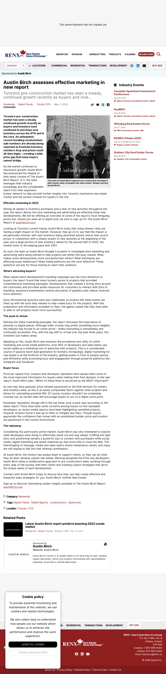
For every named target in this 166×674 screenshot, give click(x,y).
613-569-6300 (154, 651)
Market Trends (25, 104)
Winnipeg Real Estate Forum (132, 123)
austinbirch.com (25, 222)
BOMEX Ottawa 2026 (127, 138)
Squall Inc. (156, 660)
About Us (50, 669)
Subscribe (147, 54)
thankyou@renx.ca (152, 654)
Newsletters (97, 54)
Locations (39, 65)
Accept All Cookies (33, 644)
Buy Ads (157, 65)
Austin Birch (24, 73)
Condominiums (58, 502)
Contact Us (115, 669)
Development (118, 65)
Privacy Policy (64, 669)
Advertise (62, 54)
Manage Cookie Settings (33, 652)
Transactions (98, 65)
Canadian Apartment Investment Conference (134, 93)
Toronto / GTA (43, 104)
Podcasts (115, 54)
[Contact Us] (146, 65)
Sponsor (77, 54)
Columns (130, 54)
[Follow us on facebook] (133, 65)
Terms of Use (100, 669)
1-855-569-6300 (152, 647)
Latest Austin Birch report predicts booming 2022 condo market (65, 525)
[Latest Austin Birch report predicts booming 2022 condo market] (13, 529)
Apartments (74, 502)
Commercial (59, 65)
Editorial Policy (82, 669)
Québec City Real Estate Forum (133, 152)
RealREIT (119, 109)
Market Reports (39, 502)
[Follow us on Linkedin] (139, 65)
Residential (78, 65)
